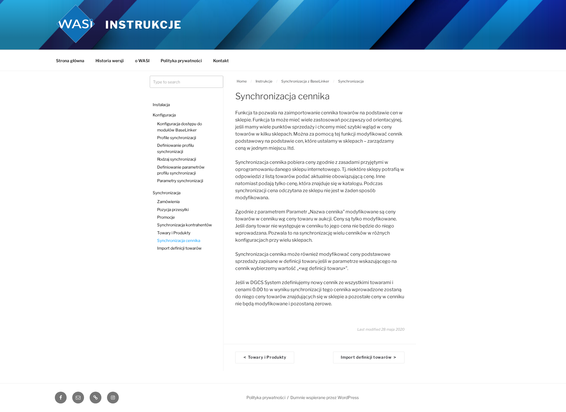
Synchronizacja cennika (178, 240)
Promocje (166, 217)
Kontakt (221, 60)
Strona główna (70, 60)
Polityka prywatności (181, 60)
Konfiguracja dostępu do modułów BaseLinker (179, 126)
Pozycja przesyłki (173, 209)
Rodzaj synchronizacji (176, 159)
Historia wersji (110, 60)
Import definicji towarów (179, 248)
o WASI (142, 60)
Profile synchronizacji (176, 137)
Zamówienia (168, 201)
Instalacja (161, 104)
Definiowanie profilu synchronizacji (175, 148)
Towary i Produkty (173, 232)
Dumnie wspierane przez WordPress (324, 397)
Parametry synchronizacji (180, 180)
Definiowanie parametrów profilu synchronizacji (181, 170)
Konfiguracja (164, 115)
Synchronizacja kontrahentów (184, 225)
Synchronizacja (166, 192)
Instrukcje (143, 24)
